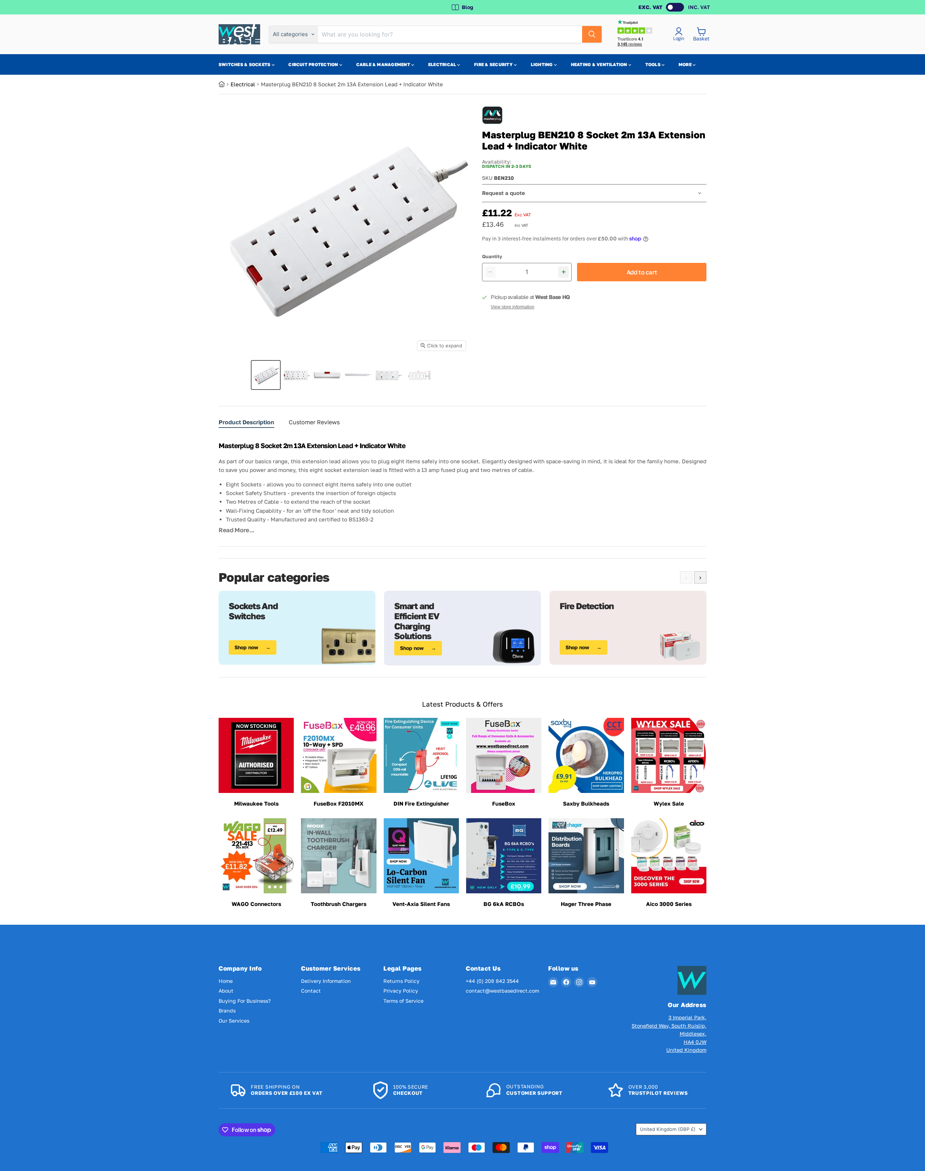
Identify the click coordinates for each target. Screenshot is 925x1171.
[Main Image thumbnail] (265, 375)
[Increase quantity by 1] (563, 272)
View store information (512, 306)
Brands (227, 1010)
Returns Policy (401, 981)
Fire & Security (494, 64)
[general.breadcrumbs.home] (225, 84)
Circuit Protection (313, 64)
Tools (653, 64)
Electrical (442, 64)
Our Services (234, 1021)
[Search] (592, 34)
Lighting (542, 64)
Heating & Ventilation (599, 64)
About (226, 991)
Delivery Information (326, 981)
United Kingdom (668, 1129)
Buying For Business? (245, 1001)
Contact (311, 991)
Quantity (492, 256)
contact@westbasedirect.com (502, 991)
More (686, 64)
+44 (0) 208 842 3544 (492, 981)
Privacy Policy (400, 991)
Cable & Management (384, 64)
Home (226, 981)
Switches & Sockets (245, 64)
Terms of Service (403, 1001)
